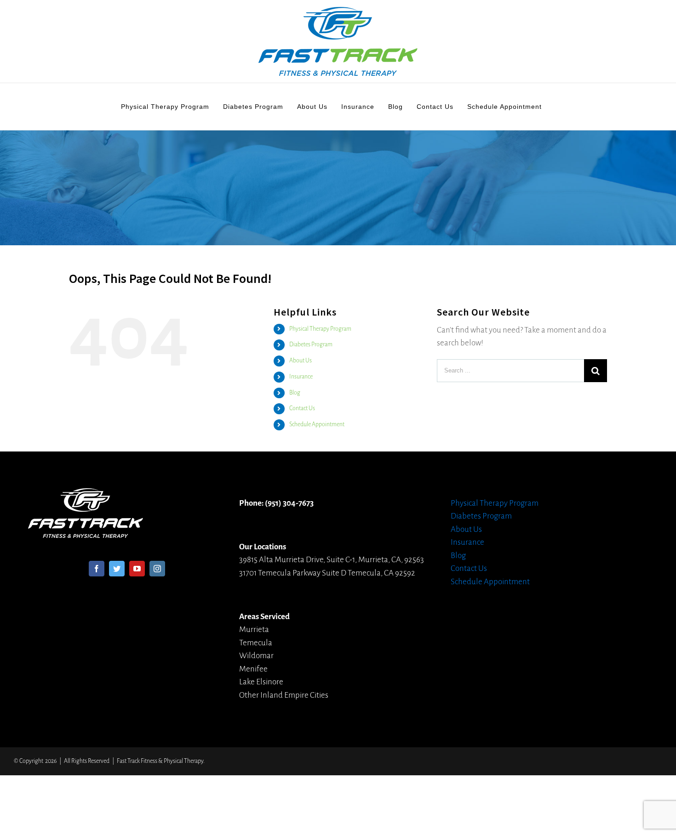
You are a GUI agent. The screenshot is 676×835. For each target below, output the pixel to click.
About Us (300, 360)
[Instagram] (157, 568)
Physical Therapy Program (320, 329)
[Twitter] (117, 568)
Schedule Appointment (316, 424)
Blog (294, 392)
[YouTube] (137, 568)
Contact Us (302, 408)
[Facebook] (96, 568)
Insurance (301, 376)
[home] (85, 494)
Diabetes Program (310, 344)
